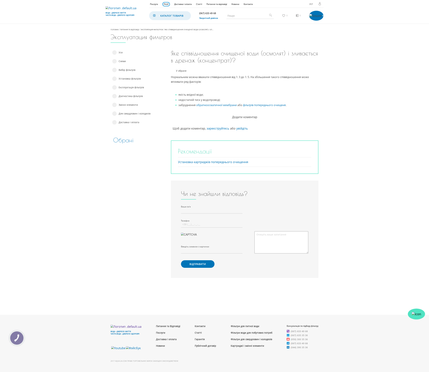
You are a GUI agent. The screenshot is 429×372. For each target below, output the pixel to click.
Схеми (122, 61)
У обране (181, 70)
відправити (198, 264)
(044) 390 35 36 (299, 347)
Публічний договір (205, 345)
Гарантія (200, 339)
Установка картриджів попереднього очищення (213, 162)
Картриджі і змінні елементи (247, 345)
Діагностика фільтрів (131, 96)
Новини (235, 4)
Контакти (248, 4)
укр (311, 4)
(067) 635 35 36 (299, 335)
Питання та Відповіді (168, 326)
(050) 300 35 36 (299, 339)
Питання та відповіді (216, 4)
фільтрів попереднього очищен (263, 105)
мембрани (229, 105)
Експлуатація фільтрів (131, 87)
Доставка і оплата (183, 4)
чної (219, 105)
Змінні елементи (128, 104)
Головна (114, 29)
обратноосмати (206, 105)
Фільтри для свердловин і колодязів (251, 339)
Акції (166, 4)
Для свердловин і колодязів (134, 113)
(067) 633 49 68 (299, 331)
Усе (121, 52)
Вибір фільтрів (127, 69)
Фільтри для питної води (245, 326)
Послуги (154, 4)
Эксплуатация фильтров (152, 29)
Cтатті (198, 332)
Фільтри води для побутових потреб (251, 332)
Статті (199, 4)
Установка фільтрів (130, 78)
